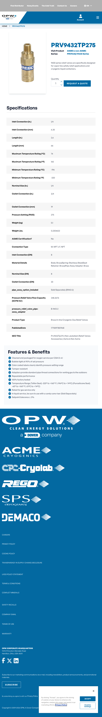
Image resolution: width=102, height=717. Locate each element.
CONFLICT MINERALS (10, 592)
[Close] (93, 691)
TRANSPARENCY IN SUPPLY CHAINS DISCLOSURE (22, 563)
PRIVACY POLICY (8, 544)
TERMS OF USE (8, 624)
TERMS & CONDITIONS (11, 583)
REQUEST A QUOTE (77, 83)
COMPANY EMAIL (9, 614)
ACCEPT (87, 699)
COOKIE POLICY (8, 553)
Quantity (55, 79)
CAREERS (6, 535)
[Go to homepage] (9, 17)
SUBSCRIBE (11, 684)
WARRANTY (7, 634)
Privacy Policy (32, 696)
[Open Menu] (97, 17)
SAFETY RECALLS (9, 605)
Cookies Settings (87, 705)
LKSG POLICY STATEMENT (12, 574)
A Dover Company (32, 708)
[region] (68, 699)
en (88, 6)
